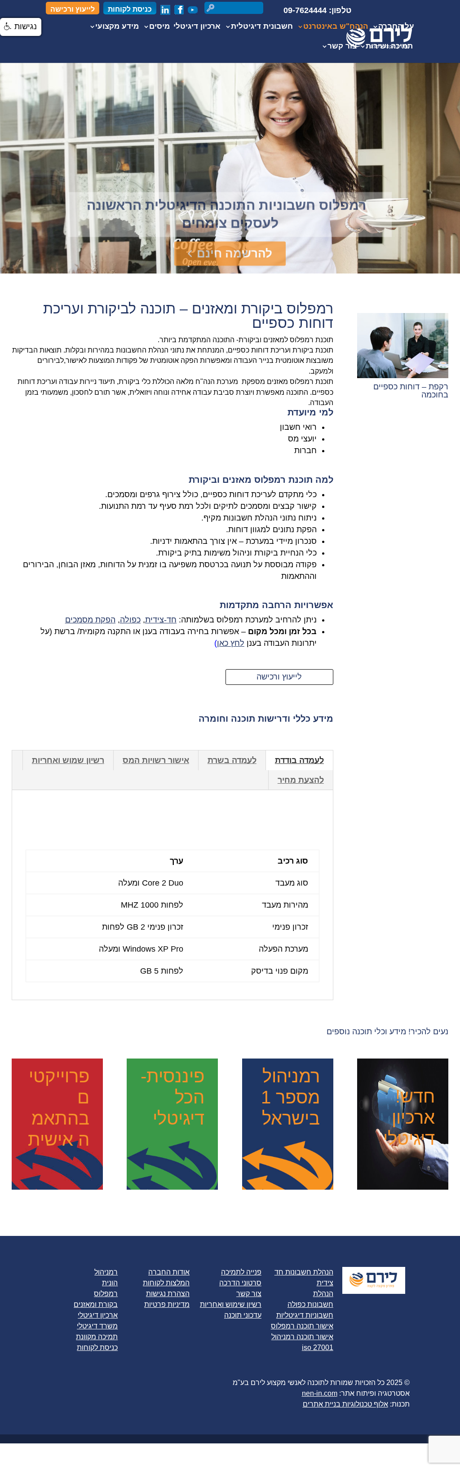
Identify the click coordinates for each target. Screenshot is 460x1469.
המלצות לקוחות (166, 1283)
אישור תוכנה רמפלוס (302, 1326)
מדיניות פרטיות (167, 1304)
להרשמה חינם (234, 248)
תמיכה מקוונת (97, 1337)
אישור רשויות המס (156, 760)
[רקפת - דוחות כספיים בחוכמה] (402, 375)
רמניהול (106, 1272)
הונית (110, 1283)
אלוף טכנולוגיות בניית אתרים (345, 1404)
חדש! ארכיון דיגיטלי (409, 1117)
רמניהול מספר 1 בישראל (290, 1097)
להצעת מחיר (301, 780)
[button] (20, 27)
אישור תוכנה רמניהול (302, 1337)
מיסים (159, 27)
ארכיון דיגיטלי (197, 27)
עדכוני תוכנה (242, 1315)
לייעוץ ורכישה (72, 9)
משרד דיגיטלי (97, 1326)
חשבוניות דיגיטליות (304, 1315)
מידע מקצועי (117, 27)
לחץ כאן (230, 643)
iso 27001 (317, 1347)
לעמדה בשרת (232, 760)
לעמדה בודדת (299, 760)
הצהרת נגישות (168, 1293)
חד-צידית (161, 619)
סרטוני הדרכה (240, 1283)
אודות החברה (169, 1272)
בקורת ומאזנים (96, 1304)
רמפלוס (106, 1293)
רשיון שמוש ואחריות (68, 760)
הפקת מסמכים (90, 619)
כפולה (130, 619)
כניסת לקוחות (130, 9)
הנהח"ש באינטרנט (335, 27)
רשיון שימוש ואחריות (230, 1304)
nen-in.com (319, 1393)
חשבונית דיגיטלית (262, 27)
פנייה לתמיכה (241, 1272)
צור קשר (342, 46)
